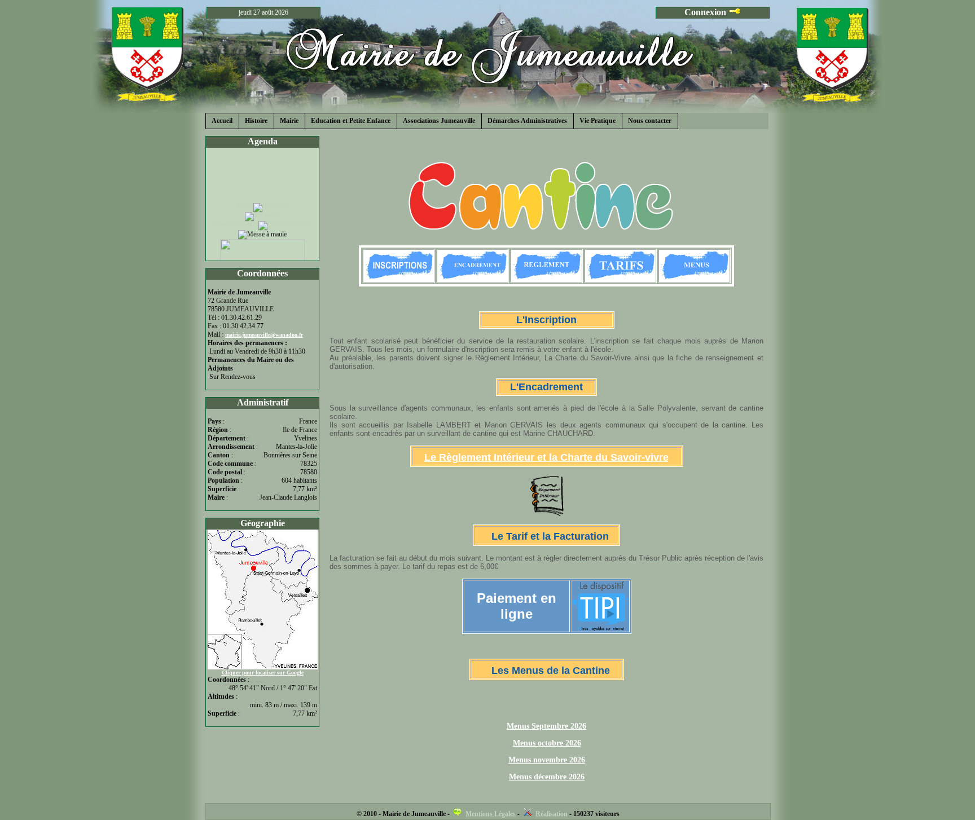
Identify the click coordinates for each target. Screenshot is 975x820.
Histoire (256, 121)
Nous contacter (649, 121)
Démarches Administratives (527, 121)
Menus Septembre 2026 (546, 726)
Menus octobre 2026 (547, 743)
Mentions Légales (490, 814)
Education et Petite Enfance (350, 121)
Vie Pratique (597, 121)
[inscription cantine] (398, 279)
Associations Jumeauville (439, 121)
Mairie (289, 121)
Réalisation (551, 814)
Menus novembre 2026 (546, 760)
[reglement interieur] (546, 279)
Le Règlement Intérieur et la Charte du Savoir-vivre (546, 457)
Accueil (222, 121)
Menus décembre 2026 (547, 777)
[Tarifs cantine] (620, 279)
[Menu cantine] (694, 279)
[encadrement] (472, 279)
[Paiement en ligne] (600, 626)
